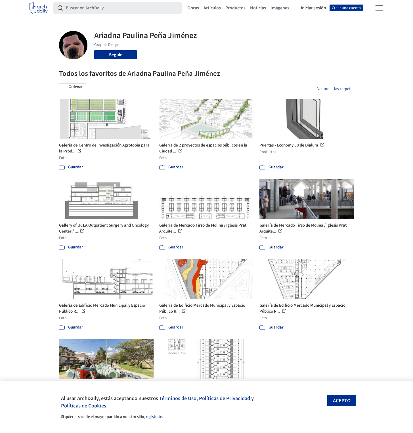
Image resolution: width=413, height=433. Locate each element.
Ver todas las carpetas (335, 89)
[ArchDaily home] (39, 8)
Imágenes (280, 8)
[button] (72, 87)
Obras (193, 8)
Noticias (258, 8)
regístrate (154, 417)
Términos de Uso (177, 398)
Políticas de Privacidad (224, 398)
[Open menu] (379, 7)
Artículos (212, 8)
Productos (235, 8)
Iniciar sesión (313, 8)
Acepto (342, 400)
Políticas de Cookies (83, 405)
